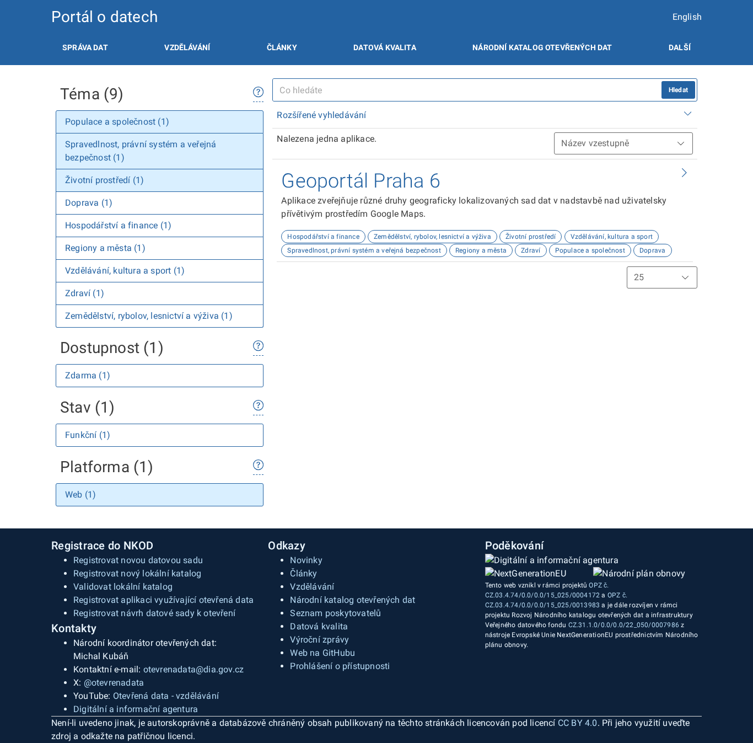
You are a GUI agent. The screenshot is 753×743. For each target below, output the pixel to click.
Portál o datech (104, 17)
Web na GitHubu (322, 653)
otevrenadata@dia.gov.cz (193, 669)
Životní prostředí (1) (104, 180)
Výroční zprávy (319, 639)
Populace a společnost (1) (117, 121)
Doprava (652, 250)
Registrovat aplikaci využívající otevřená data (163, 600)
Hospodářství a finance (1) (118, 225)
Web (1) (80, 494)
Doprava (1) (88, 202)
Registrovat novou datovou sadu (138, 560)
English (687, 17)
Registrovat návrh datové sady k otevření (154, 613)
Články (282, 47)
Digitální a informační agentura (135, 709)
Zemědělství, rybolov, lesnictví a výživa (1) (149, 316)
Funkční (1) (87, 435)
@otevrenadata (114, 682)
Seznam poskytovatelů (335, 613)
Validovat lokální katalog (123, 586)
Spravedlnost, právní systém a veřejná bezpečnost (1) (140, 151)
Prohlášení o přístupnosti (340, 666)
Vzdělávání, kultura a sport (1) (125, 270)
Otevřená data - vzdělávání (166, 696)
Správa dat (85, 47)
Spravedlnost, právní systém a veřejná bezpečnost (364, 250)
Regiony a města (481, 250)
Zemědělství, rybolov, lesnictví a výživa (432, 236)
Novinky (306, 560)
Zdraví (530, 250)
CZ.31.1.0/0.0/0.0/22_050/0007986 (623, 625)
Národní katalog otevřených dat (352, 600)
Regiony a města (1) (105, 248)
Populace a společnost (590, 250)
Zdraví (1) (84, 293)
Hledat (678, 90)
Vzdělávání (187, 47)
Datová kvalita (384, 47)
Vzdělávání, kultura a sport (612, 236)
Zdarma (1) (87, 375)
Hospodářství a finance (323, 236)
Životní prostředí (530, 236)
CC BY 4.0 (578, 723)
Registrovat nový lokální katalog (137, 573)
